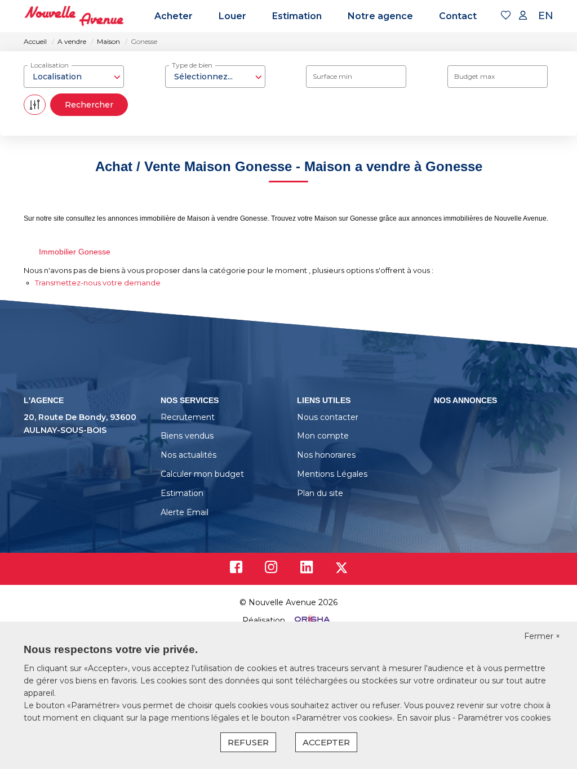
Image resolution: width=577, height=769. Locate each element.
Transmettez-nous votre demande (98, 282)
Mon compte (323, 436)
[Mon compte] (523, 16)
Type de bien (192, 65)
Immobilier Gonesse (74, 251)
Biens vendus (187, 436)
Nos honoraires (326, 455)
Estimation (297, 16)
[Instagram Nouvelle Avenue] (271, 570)
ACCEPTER (326, 742)
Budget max (474, 76)
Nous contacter (327, 417)
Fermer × (542, 636)
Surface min (332, 76)
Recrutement (188, 417)
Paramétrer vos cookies (504, 718)
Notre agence (380, 16)
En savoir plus (424, 718)
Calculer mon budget (202, 474)
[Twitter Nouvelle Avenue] (341, 570)
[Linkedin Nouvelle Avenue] (306, 570)
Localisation (49, 65)
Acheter (173, 16)
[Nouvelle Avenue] (74, 16)
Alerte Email (184, 512)
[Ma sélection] (506, 16)
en (545, 16)
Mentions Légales (332, 474)
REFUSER (248, 742)
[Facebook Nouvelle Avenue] (236, 570)
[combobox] (73, 76)
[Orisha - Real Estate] (311, 620)
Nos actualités (188, 455)
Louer (232, 16)
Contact (458, 16)
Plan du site (320, 493)
